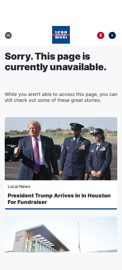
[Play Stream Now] (112, 35)
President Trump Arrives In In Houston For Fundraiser (59, 198)
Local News (19, 186)
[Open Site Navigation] (8, 35)
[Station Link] (61, 35)
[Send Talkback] (100, 35)
